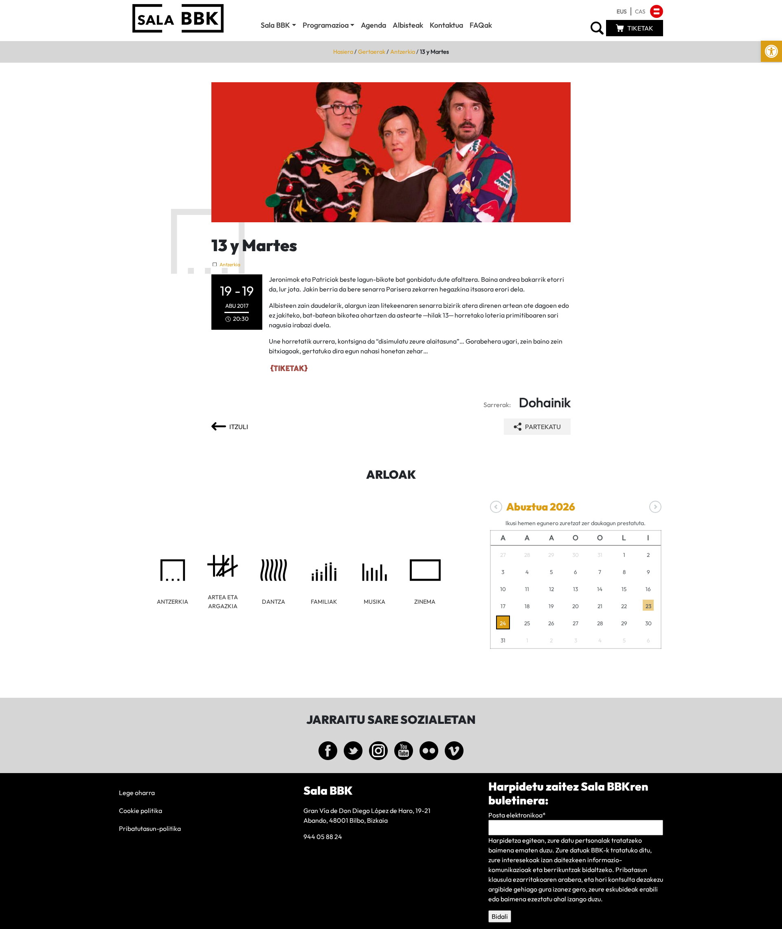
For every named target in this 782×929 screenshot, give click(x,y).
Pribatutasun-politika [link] (150, 828)
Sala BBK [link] (275, 25)
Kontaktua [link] (446, 25)
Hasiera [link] (343, 51)
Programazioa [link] (326, 25)
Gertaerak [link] (371, 51)
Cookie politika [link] (140, 810)
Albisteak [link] (408, 25)
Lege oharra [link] (137, 793)
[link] (771, 51)
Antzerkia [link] (402, 51)
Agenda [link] (373, 25)
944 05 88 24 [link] (322, 837)
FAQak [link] (481, 25)
